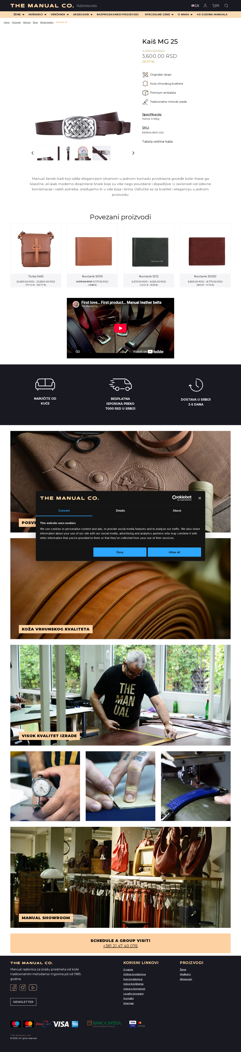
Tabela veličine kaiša (157, 141)
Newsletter (23, 1002)
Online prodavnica (134, 974)
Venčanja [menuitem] (58, 14)
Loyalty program (133, 993)
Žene (35, 22)
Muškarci (185, 974)
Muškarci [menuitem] (36, 14)
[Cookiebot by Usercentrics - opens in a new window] (175, 498)
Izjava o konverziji (134, 988)
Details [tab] (120, 510)
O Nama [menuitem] (183, 14)
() (217, 5)
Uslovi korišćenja (133, 983)
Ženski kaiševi (46, 22)
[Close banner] (199, 498)
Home (7, 22)
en (197, 5)
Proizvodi (16, 22)
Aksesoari (186, 979)
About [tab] (177, 510)
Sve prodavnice (133, 979)
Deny (120, 552)
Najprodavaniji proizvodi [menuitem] (118, 14)
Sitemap (128, 1003)
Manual (27, 22)
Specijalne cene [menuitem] (157, 14)
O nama (128, 969)
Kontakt (128, 998)
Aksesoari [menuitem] (81, 14)
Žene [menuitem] (17, 14)
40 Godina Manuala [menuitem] (212, 14)
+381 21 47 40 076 (120, 946)
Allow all (174, 552)
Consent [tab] (64, 510)
